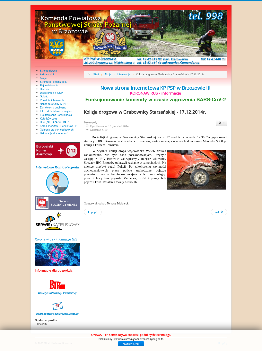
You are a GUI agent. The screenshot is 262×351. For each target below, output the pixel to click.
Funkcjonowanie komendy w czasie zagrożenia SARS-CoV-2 (155, 99)
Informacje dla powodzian (55, 270)
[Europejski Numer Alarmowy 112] (57, 150)
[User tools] (221, 123)
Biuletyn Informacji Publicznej (57, 293)
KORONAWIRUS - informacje (155, 93)
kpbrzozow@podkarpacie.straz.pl (57, 314)
